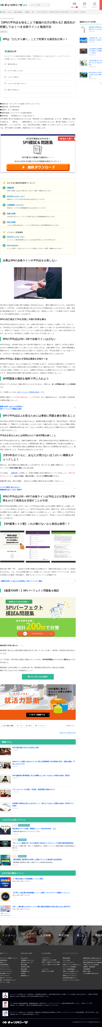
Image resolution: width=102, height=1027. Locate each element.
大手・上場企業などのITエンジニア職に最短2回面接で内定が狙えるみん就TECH (41, 907)
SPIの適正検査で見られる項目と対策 (25, 748)
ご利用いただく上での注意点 (91, 964)
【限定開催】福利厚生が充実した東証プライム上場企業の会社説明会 (37, 859)
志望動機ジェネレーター (27, 960)
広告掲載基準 (86, 969)
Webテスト (4, 31)
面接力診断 (24, 969)
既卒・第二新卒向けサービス (8, 980)
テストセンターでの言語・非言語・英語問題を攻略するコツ (33, 789)
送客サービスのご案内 (48, 971)
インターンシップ (5, 967)
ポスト (30, 725)
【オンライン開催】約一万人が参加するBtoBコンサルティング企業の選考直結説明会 (43, 843)
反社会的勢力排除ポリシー (70, 978)
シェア (21, 725)
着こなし (82, 935)
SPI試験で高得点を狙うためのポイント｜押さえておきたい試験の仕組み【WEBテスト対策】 (43, 804)
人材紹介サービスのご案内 (49, 960)
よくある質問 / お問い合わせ (90, 973)
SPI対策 (23, 973)
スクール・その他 (5, 982)
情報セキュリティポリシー (70, 975)
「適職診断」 (14, 473)
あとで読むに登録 (8, 725)
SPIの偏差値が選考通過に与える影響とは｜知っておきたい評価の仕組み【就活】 (41, 775)
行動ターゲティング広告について (72, 964)
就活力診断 (24, 964)
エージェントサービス (6, 971)
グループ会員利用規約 (69, 969)
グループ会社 (66, 960)
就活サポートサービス (6, 978)
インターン (9, 935)
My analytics (24, 958)
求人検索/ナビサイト (5, 973)
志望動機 (45, 935)
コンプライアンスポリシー (70, 973)
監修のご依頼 (86, 971)
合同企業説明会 (4, 964)
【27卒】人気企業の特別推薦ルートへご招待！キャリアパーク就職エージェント (41, 893)
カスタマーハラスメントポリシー (72, 980)
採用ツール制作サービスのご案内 (51, 962)
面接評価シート (25, 975)
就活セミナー (3, 962)
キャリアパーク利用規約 (69, 967)
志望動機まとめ (25, 971)
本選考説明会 (3, 960)
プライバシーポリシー (69, 962)
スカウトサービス (5, 975)
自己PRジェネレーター (27, 962)
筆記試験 (64, 935)
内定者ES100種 (25, 967)
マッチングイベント (5, 969)
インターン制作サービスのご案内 (51, 964)
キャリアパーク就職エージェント (9, 958)
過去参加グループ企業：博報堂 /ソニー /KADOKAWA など (34, 829)
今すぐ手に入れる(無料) (39, 677)
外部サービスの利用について (70, 971)
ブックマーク (41, 725)
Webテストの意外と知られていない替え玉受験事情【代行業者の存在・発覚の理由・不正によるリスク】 (43, 762)
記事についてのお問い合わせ (68, 732)
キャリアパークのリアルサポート (92, 960)
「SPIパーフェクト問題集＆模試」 (28, 392)
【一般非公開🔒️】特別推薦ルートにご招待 (27, 879)
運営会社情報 (66, 958)
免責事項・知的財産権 (89, 967)
